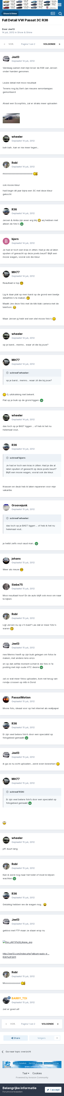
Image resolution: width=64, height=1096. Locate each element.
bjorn (15, 239)
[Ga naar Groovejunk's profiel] (6, 507)
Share (16, 1038)
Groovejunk (19, 505)
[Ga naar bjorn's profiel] (6, 241)
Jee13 (11, 29)
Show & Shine (24, 32)
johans (16, 558)
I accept (54, 1089)
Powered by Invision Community (32, 1077)
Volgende (49, 44)
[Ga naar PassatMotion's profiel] (6, 699)
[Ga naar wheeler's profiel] (6, 138)
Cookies (37, 1073)
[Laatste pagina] (59, 44)
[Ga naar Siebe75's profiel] (6, 586)
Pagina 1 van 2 (28, 44)
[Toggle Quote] (7, 372)
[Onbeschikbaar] (11, 118)
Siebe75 (17, 584)
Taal (25, 1073)
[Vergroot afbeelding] (35, 173)
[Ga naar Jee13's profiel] (6, 59)
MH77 (16, 272)
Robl (14, 162)
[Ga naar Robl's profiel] (6, 164)
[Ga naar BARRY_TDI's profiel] (6, 1000)
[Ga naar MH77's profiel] (6, 274)
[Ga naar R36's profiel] (6, 211)
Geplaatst (23, 61)
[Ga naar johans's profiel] (6, 560)
